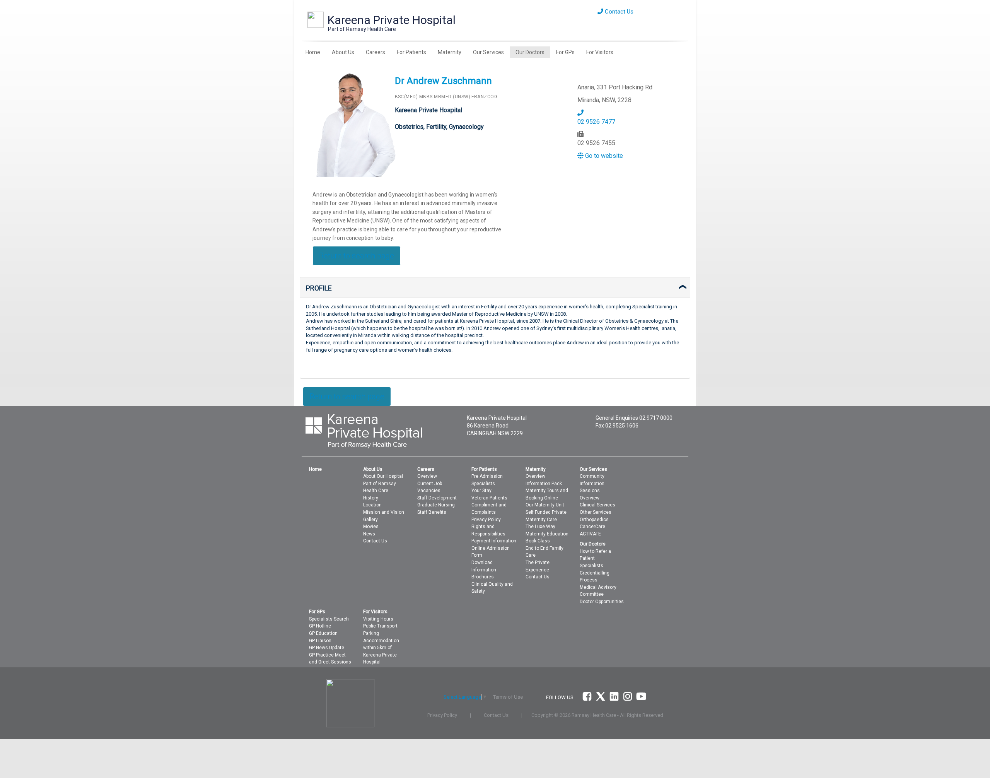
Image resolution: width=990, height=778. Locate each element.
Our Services (488, 52)
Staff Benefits (431, 512)
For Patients (411, 52)
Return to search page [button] (356, 255)
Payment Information (493, 541)
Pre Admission (487, 476)
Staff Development (437, 498)
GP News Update (326, 647)
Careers (375, 52)
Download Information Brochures (483, 570)
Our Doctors (529, 52)
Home (313, 52)
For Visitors (599, 52)
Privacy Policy (486, 519)
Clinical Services (597, 505)
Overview (427, 476)
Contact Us (618, 11)
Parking (371, 633)
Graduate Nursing (436, 505)
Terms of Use (508, 697)
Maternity (449, 52)
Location (372, 505)
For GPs (565, 52)
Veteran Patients (489, 498)
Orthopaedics (594, 519)
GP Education (323, 633)
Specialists (483, 483)
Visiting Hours (378, 619)
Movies (371, 526)
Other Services (595, 512)
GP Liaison (320, 640)
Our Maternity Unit (545, 505)
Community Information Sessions (592, 483)
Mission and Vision (383, 512)
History (370, 498)
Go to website (603, 155)
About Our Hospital (383, 476)
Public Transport (380, 626)
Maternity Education (547, 534)
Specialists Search (329, 619)
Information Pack (544, 483)
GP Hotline (320, 626)
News (369, 534)
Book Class (538, 541)
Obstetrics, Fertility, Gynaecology (439, 126)
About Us (343, 52)
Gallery (370, 519)
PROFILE (319, 288)
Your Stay (481, 490)
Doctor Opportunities (602, 601)
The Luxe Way (540, 526)
